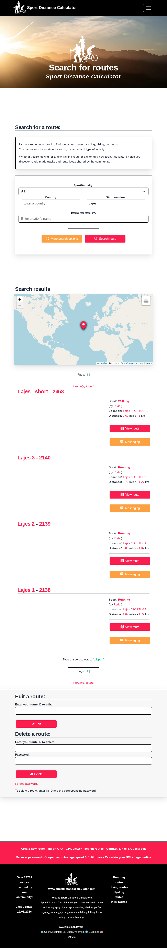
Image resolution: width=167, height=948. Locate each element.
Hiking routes (119, 887)
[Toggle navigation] (148, 8)
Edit (38, 724)
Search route (106, 238)
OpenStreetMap (129, 363)
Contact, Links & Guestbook (126, 848)
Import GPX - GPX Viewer (64, 848)
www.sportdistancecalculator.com (71, 888)
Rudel (117, 406)
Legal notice (142, 857)
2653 (58, 391)
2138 (44, 590)
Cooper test (52, 857)
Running (124, 467)
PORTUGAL (140, 410)
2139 (44, 524)
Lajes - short (33, 391)
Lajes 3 (26, 457)
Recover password (29, 857)
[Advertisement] (83, 108)
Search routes (94, 848)
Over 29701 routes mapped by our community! (24, 887)
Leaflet (103, 363)
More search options (63, 238)
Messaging (131, 442)
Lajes (126, 410)
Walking (123, 401)
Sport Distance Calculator (51, 7)
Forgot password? (26, 783)
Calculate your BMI (118, 857)
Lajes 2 (26, 524)
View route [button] (131, 428)
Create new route (33, 848)
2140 (44, 457)
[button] (83, 325)
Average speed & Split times (82, 857)
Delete (38, 774)
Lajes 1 (26, 590)
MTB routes (119, 901)
